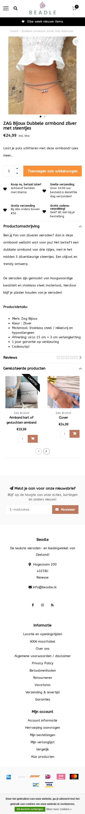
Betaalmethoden (42, 671)
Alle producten (42, 757)
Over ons (42, 649)
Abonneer (67, 509)
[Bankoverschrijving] (21, 776)
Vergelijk (42, 749)
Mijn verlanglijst (42, 742)
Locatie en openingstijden (42, 634)
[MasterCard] (74, 776)
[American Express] (8, 776)
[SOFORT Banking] (34, 776)
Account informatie (42, 720)
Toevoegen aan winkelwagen (53, 171)
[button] (40, 116)
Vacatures (43, 685)
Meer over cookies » (59, 809)
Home (14, 31)
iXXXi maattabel (42, 641)
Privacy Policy (42, 663)
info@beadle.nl (45, 587)
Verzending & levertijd (43, 692)
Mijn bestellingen (42, 735)
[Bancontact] (36, 784)
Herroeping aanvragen (42, 728)
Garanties (42, 699)
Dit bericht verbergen (30, 809)
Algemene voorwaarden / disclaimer (42, 656)
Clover (63, 417)
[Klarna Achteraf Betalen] (61, 776)
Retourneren (42, 678)
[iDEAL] (47, 776)
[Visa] (49, 784)
